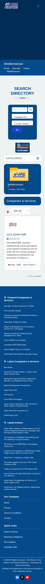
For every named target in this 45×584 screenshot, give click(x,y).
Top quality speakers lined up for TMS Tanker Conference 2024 (20, 463)
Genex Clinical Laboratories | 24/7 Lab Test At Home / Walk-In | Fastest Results (20, 405)
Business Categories (13, 537)
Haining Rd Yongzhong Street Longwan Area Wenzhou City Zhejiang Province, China (20, 380)
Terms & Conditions (12, 513)
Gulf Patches (9, 395)
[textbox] (22, 117)
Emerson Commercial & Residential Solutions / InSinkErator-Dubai (21, 316)
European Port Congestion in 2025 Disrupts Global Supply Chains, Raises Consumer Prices (22, 452)
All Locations (10, 542)
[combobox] (22, 116)
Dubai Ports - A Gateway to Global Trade (18, 458)
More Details (29, 265)
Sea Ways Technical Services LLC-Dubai (19, 306)
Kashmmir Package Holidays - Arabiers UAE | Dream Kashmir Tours (20, 373)
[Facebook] (17, 577)
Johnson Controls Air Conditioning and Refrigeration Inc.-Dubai (18, 335)
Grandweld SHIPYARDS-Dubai (15, 345)
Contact (7, 518)
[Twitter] (22, 577)
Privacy (7, 508)
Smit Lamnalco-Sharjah (12, 311)
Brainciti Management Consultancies (17, 385)
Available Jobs (10, 547)
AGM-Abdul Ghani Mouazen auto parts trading (20, 354)
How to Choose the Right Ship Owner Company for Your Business (22, 475)
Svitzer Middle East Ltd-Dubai (15, 340)
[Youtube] (27, 577)
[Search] (17, 130)
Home (6, 68)
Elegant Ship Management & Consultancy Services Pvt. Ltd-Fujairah (19, 328)
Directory (16, 68)
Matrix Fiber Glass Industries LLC (16, 411)
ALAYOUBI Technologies (13, 399)
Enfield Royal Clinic (11, 415)
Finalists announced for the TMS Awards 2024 (20, 469)
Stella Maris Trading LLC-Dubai (15, 322)
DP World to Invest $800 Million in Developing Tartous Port (20, 445)
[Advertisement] (22, 35)
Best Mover (8, 367)
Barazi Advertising (23, 565)
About (6, 503)
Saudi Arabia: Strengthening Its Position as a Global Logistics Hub (20, 481)
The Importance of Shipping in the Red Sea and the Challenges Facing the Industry (21, 438)
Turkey (26, 68)
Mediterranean (13, 71)
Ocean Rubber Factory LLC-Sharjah (17, 349)
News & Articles (11, 532)
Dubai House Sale (10, 390)
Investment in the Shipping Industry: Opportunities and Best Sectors (22, 488)
